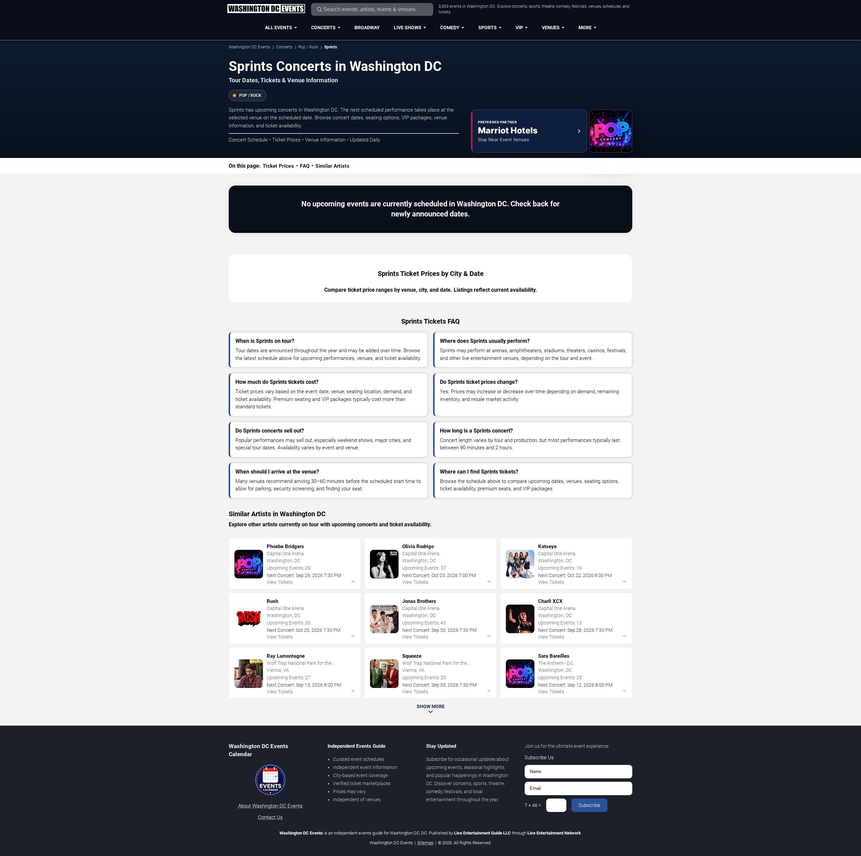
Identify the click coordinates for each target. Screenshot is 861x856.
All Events (278, 27)
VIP (519, 27)
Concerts (323, 27)
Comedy (449, 27)
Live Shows (407, 27)
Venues (551, 27)
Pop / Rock (308, 47)
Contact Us (270, 817)
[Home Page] (266, 9)
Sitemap (425, 842)
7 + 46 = (533, 805)
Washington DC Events (249, 47)
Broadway (367, 27)
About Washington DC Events (270, 806)
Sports (487, 27)
